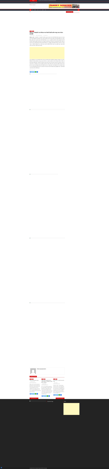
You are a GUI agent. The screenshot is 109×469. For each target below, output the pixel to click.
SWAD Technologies (44, 468)
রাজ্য (37, 9)
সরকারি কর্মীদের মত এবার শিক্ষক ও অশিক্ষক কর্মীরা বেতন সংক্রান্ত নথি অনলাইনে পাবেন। (60, 398)
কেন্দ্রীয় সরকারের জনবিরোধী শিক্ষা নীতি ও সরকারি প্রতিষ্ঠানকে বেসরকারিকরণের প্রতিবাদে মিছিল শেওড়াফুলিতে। (46, 381)
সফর (45, 9)
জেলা (32, 9)
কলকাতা (35, 9)
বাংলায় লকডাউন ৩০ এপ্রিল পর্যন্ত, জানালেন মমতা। (58, 381)
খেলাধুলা (42, 9)
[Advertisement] (47, 53)
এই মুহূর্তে (31, 31)
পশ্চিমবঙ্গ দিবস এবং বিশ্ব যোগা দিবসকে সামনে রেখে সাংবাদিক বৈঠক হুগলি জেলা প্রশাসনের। (47, 0)
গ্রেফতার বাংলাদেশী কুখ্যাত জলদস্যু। (34, 380)
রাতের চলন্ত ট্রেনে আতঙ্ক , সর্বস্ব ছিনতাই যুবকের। (34, 398)
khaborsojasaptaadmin (39, 35)
